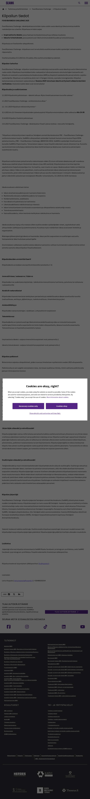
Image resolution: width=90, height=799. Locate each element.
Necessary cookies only (28, 406)
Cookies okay (61, 406)
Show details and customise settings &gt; (45, 413)
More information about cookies (57, 397)
